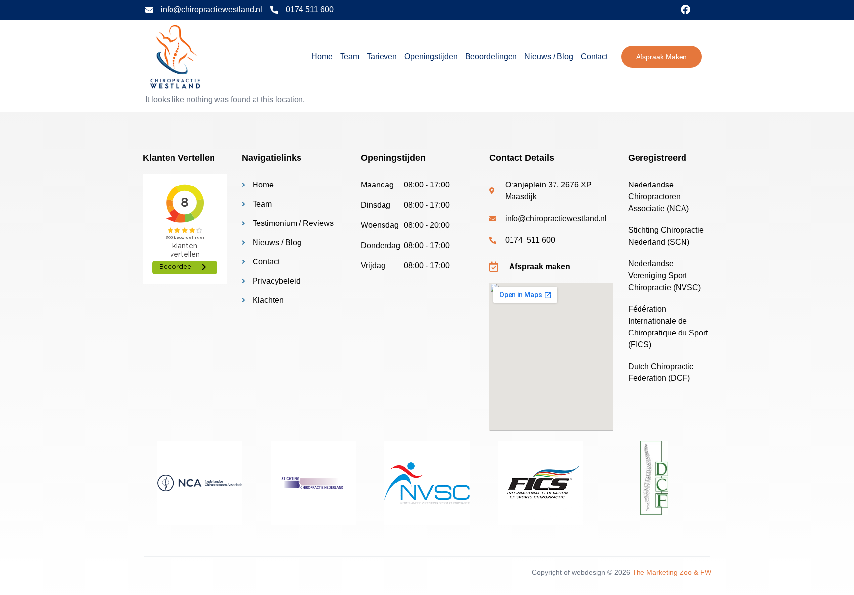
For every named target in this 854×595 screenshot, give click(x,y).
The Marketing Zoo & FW (671, 572)
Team (349, 56)
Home (322, 56)
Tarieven (382, 56)
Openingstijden (431, 56)
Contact (594, 56)
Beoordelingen (491, 56)
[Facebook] (685, 10)
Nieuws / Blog (548, 56)
